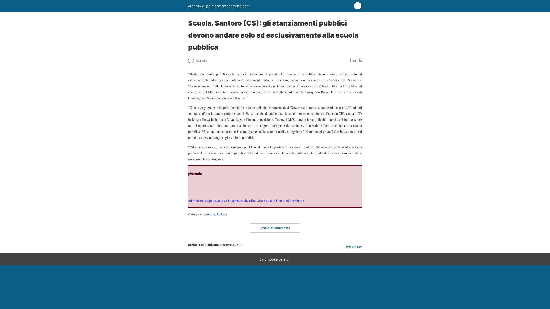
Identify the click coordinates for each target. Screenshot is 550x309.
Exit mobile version (275, 259)
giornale (195, 173)
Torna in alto (354, 246)
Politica (222, 214)
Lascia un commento (275, 228)
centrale (209, 214)
